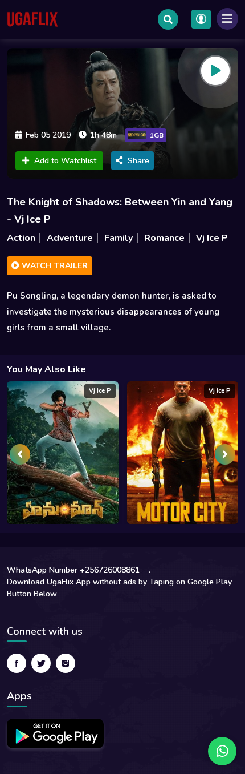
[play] (215, 71)
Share (138, 160)
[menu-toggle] (227, 19)
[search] (168, 19)
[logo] (32, 19)
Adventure (70, 238)
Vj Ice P (212, 238)
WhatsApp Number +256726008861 (73, 570)
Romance (164, 238)
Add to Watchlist (65, 160)
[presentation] (20, 454)
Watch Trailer (53, 265)
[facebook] (16, 663)
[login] (201, 19)
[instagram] (65, 663)
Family (118, 238)
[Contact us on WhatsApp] (222, 751)
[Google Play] (55, 733)
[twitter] (41, 663)
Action (21, 238)
